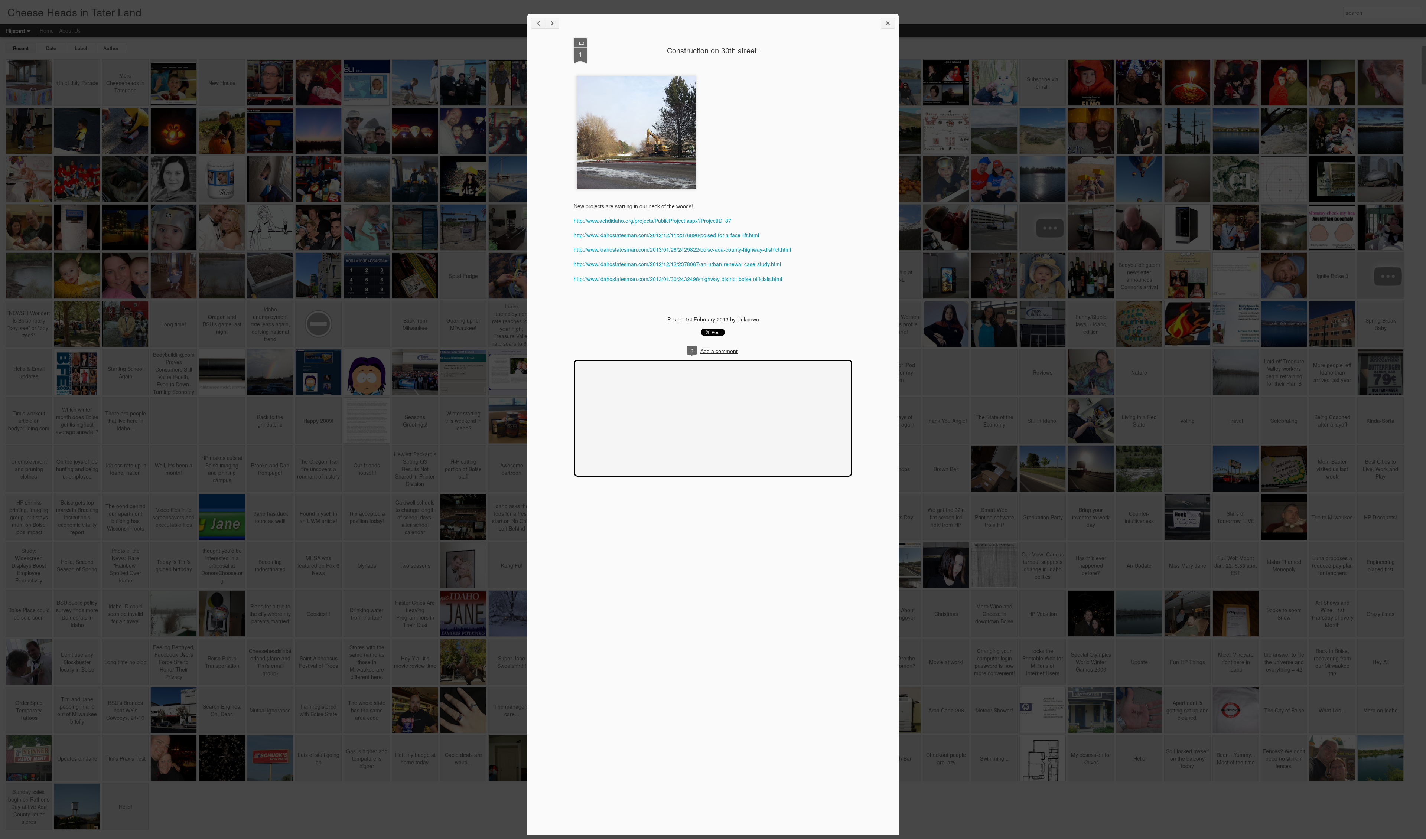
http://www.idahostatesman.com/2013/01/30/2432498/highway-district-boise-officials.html (678, 279)
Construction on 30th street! (713, 50)
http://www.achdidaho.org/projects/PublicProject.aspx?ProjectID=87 (652, 220)
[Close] (888, 23)
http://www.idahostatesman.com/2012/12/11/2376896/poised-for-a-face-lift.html (666, 235)
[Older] (552, 23)
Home (47, 30)
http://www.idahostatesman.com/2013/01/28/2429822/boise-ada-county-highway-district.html (682, 249)
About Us (70, 30)
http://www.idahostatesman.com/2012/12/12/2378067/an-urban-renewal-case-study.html (677, 264)
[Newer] (538, 23)
